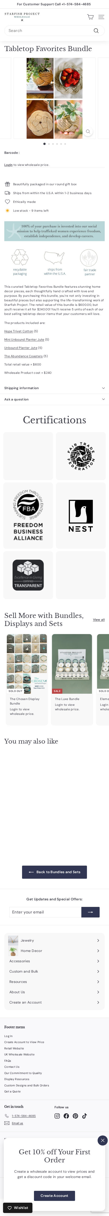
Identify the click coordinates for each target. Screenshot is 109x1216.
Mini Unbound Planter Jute (24, 340)
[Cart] (90, 16)
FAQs (7, 1060)
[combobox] (54, 30)
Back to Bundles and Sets (58, 872)
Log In (8, 1036)
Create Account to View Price (24, 1042)
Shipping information (21, 388)
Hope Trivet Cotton (18, 331)
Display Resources (16, 1079)
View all (99, 620)
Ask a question (16, 399)
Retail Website (14, 1048)
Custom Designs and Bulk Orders (26, 1085)
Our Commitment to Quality (23, 1073)
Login (8, 165)
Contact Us (12, 1066)
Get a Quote (12, 1091)
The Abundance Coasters (23, 356)
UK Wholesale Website (19, 1054)
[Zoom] (88, 131)
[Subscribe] (90, 912)
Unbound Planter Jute (20, 348)
